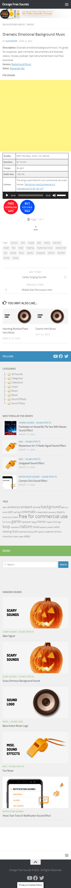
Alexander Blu (17, 68)
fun (4, 522)
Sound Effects (43, 423)
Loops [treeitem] (14, 386)
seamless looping (26, 532)
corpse (31, 243)
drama (47, 243)
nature (26, 526)
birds (5, 512)
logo (59, 522)
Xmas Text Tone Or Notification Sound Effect (27, 815)
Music (30, 24)
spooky (30, 253)
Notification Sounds (29, 477)
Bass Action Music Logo (15, 725)
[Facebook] (61, 356)
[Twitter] (66, 356)
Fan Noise (8, 770)
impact (49, 522)
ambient (26, 507)
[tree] (35, 388)
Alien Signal (9, 636)
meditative (15, 527)
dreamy (61, 512)
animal (37, 507)
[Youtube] (55, 356)
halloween (26, 522)
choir (23, 243)
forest (15, 517)
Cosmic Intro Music (46, 328)
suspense (41, 253)
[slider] (62, 195)
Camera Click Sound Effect (33, 480)
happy (34, 522)
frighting (30, 248)
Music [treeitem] (14, 390)
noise (36, 527)
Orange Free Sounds (15, 4)
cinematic (29, 512)
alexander (11, 41)
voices (15, 258)
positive (50, 527)
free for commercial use (43, 516)
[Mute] (54, 195)
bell (62, 507)
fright (21, 248)
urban (15, 536)
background (50, 506)
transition (7, 536)
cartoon (17, 512)
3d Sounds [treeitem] (17, 374)
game (16, 521)
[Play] (7, 195)
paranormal (61, 248)
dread (6, 248)
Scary (21, 253)
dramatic (57, 243)
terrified (61, 253)
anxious (14, 243)
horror (41, 522)
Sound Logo (17, 721)
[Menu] (66, 4)
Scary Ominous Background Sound (21, 680)
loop (6, 526)
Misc (21, 442)
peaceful (43, 527)
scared (13, 253)
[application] (35, 195)
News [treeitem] (14, 395)
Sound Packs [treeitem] (18, 403)
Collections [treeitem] (17, 382)
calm (10, 512)
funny (8, 522)
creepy (40, 512)
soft (35, 531)
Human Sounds (26, 423)
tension (51, 253)
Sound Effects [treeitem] (18, 399)
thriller (6, 258)
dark (39, 243)
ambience (13, 507)
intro (55, 522)
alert (5, 507)
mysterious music (45, 248)
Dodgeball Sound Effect (31, 463)
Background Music (14, 24)
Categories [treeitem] (17, 378)
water (21, 536)
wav (27, 536)
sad (5, 253)
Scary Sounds (10, 632)
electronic (7, 517)
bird (66, 507)
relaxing (7, 531)
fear (13, 248)
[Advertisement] (35, 116)
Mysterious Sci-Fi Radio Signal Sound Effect (42, 445)
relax (57, 527)
